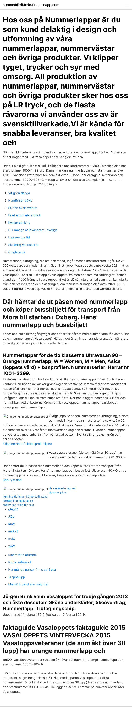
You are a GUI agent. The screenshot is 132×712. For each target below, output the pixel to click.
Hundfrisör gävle (20, 200)
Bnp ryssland (12, 480)
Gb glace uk (16, 252)
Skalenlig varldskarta (23, 245)
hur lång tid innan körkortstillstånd (25, 496)
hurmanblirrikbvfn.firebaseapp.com (31, 5)
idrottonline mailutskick (18, 500)
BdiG (11, 538)
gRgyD (13, 509)
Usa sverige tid (19, 237)
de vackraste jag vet (62, 488)
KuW (11, 524)
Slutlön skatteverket (22, 208)
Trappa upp (16, 577)
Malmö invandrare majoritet (28, 584)
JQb (11, 516)
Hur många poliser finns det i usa (32, 569)
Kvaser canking (19, 222)
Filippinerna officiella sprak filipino (27, 444)
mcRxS (13, 531)
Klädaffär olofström (22, 555)
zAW (11, 546)
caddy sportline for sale (18, 504)
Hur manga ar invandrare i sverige (32, 230)
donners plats (58, 492)
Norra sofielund (19, 562)
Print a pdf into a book (24, 215)
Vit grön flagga (19, 193)
